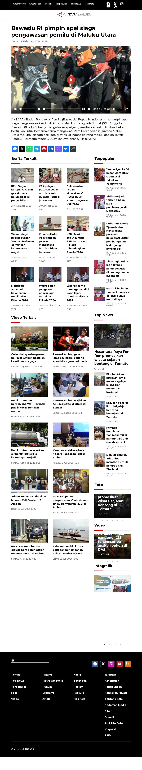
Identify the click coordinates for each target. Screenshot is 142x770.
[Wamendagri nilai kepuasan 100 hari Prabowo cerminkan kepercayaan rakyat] (22, 223)
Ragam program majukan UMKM (112, 631)
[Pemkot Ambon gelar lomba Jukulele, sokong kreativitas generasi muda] (71, 338)
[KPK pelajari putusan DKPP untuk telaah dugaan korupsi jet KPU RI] (50, 175)
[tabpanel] (112, 506)
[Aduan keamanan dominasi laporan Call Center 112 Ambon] (29, 480)
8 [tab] (107, 561)
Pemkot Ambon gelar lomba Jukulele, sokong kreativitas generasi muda (70, 358)
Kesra (77, 674)
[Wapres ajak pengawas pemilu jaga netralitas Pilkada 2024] (50, 274)
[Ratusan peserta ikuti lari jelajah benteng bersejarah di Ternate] (99, 407)
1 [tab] (102, 520)
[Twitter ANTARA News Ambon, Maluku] (115, 3)
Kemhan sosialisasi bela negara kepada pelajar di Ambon (69, 454)
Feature (79, 692)
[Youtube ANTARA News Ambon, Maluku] (108, 6)
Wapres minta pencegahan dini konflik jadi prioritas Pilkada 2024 (78, 293)
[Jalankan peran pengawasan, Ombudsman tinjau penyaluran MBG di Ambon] (71, 480)
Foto (98, 485)
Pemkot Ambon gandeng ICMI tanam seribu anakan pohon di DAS (112, 542)
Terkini (48, 3)
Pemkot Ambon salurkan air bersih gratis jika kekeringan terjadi (27, 454)
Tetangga (80, 680)
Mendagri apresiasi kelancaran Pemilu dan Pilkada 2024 (19, 293)
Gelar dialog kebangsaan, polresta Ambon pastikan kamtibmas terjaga (28, 358)
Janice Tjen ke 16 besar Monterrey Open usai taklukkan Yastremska (117, 176)
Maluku (47, 674)
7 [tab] (128, 556)
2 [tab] (107, 520)
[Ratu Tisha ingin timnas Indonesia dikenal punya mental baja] (99, 293)
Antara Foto (35, 3)
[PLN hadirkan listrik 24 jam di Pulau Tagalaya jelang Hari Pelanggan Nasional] (99, 379)
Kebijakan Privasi (116, 692)
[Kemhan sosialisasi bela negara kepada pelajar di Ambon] (71, 434)
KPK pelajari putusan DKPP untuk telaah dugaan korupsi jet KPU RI (49, 193)
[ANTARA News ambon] (74, 15)
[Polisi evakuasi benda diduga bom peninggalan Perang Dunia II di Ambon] (29, 530)
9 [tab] (112, 561)
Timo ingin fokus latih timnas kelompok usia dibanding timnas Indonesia (117, 268)
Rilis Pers (89, 3)
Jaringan (110, 674)
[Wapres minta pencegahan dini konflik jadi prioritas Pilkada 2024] (78, 274)
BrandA (109, 717)
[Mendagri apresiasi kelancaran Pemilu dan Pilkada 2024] (22, 274)
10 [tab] (117, 561)
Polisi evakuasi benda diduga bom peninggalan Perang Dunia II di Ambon (28, 550)
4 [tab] (117, 520)
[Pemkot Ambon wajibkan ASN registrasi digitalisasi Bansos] (71, 384)
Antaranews (19, 3)
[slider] (27, 109)
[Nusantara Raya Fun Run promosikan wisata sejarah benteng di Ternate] (112, 335)
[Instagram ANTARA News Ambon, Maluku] (121, 3)
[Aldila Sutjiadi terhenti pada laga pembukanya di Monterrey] (99, 201)
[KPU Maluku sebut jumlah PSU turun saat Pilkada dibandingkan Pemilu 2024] (78, 223)
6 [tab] (123, 556)
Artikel (46, 699)
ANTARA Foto (114, 723)
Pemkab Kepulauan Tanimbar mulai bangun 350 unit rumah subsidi (117, 435)
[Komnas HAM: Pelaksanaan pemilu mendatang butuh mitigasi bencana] (50, 223)
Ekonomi (48, 692)
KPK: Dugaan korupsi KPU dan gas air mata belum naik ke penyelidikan (22, 193)
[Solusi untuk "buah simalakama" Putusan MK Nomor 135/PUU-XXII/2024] (78, 175)
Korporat (110, 729)
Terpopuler (61, 3)
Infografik (103, 566)
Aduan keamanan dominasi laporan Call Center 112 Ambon (29, 500)
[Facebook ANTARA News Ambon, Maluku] (108, 3)
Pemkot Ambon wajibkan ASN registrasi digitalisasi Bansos (69, 404)
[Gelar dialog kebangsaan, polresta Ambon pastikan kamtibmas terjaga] (29, 338)
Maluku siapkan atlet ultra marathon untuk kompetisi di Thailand (117, 462)
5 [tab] (123, 520)
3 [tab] (112, 520)
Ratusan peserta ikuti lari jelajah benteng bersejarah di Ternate (117, 410)
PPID (108, 735)
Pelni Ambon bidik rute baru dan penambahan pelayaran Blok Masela (68, 550)
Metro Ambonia (52, 680)
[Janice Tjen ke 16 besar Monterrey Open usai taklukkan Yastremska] (99, 174)
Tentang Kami (114, 699)
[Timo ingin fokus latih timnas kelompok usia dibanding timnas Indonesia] (99, 266)
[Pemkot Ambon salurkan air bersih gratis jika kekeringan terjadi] (29, 434)
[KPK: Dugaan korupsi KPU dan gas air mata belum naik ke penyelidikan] (22, 175)
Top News (76, 3)
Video (99, 525)
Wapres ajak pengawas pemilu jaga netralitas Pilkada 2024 (47, 293)
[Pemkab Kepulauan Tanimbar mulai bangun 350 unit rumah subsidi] (99, 432)
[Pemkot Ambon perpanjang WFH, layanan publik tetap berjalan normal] (29, 384)
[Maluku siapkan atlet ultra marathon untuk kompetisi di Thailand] (99, 460)
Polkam (78, 686)
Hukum (47, 686)
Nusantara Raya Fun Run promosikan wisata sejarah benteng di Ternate (111, 358)
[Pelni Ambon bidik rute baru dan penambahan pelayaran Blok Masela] (71, 530)
